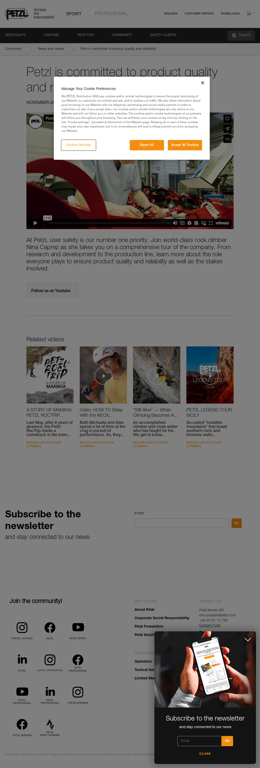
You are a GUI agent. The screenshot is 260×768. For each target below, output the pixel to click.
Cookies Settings (78, 145)
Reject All (147, 145)
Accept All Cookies (185, 145)
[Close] (202, 82)
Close (205, 754)
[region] (132, 118)
